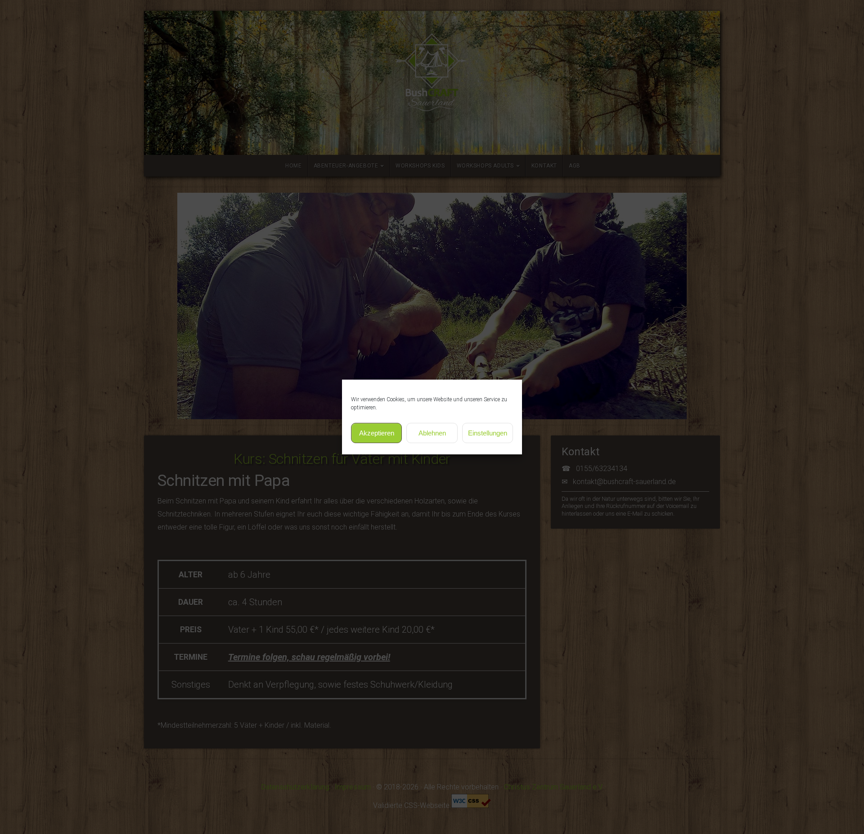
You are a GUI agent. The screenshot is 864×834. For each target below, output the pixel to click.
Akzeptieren (376, 433)
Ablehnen (432, 433)
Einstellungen (487, 433)
